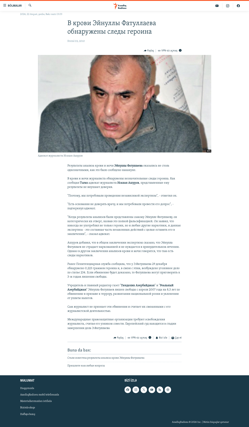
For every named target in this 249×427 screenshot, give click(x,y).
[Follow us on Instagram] (135, 389)
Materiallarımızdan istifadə (36, 401)
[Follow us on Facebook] (127, 389)
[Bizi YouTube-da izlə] (217, 5)
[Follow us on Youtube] (152, 389)
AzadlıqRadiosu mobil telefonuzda (39, 394)
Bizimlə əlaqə (27, 407)
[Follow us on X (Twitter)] (144, 389)
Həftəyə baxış (27, 414)
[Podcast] (168, 389)
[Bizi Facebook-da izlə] (238, 5)
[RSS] (160, 389)
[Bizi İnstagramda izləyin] (227, 5)
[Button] (149, 50)
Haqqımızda (27, 388)
